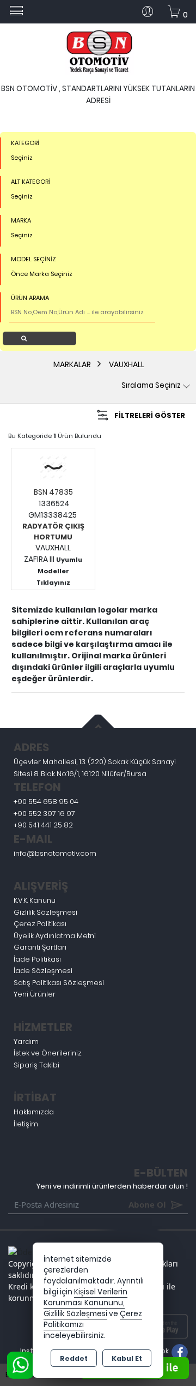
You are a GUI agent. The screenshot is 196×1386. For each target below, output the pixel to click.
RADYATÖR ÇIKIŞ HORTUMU (53, 531)
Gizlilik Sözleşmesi (45, 912)
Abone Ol (131, 1204)
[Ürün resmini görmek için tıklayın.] (53, 466)
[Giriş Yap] (152, 11)
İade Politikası (37, 959)
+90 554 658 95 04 (46, 801)
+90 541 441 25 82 (43, 825)
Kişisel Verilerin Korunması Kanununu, (85, 1297)
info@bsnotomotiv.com (55, 853)
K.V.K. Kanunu (35, 900)
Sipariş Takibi (36, 1065)
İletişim (26, 1124)
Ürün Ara (42, 338)
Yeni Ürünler (35, 994)
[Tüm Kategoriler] (16, 11)
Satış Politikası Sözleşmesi (59, 982)
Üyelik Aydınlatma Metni (55, 936)
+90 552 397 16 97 (44, 813)
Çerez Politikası (40, 924)
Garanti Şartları (40, 947)
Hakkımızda (34, 1112)
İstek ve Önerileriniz (48, 1053)
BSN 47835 (53, 492)
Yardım (26, 1041)
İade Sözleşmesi (43, 970)
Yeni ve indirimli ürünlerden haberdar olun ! (112, 1186)
